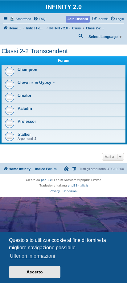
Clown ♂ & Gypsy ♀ (36, 82)
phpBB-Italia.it (78, 185)
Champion (27, 69)
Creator (24, 95)
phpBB (46, 180)
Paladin (25, 108)
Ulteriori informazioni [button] (32, 256)
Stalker (24, 134)
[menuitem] (39, 19)
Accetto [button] (35, 271)
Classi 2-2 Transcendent (35, 51)
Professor (27, 121)
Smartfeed (23, 19)
